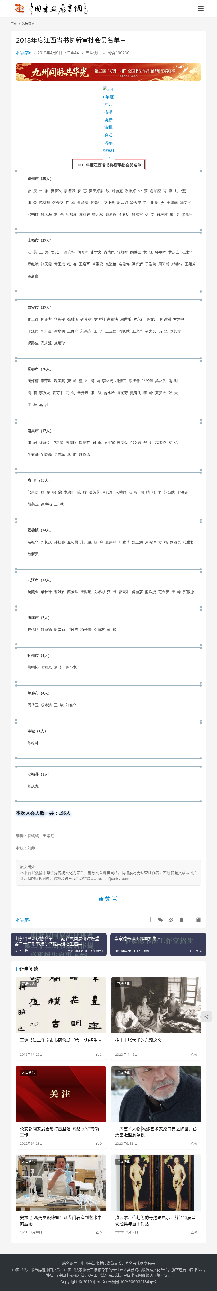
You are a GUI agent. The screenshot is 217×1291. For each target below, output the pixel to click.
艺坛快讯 (93, 52)
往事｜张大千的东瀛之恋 (138, 1040)
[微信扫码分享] (160, 919)
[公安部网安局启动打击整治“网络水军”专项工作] (61, 1094)
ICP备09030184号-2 (139, 1281)
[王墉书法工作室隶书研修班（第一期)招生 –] (61, 1005)
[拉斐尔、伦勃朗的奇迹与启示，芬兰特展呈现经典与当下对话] (156, 1183)
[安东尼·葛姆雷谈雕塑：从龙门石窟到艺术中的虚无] (61, 1183)
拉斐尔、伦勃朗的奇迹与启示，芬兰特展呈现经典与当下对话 (155, 1220)
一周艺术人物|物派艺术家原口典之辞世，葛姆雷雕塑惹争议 (156, 1131)
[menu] (200, 8)
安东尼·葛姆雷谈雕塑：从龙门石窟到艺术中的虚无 (61, 1220)
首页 (14, 24)
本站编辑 (23, 52)
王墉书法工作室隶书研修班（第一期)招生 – (60, 1040)
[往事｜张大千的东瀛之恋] (156, 1005)
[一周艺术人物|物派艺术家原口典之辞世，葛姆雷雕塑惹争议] (156, 1094)
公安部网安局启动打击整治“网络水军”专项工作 (59, 1131)
